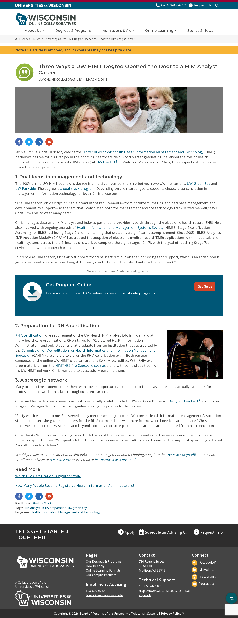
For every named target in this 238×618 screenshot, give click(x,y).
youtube (205, 584)
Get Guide (204, 286)
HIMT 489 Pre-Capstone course (80, 365)
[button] (200, 5)
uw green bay (77, 508)
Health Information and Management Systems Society (120, 227)
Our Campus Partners (101, 575)
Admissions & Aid (117, 31)
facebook (206, 563)
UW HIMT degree (179, 454)
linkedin (205, 570)
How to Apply (95, 566)
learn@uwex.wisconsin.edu (116, 459)
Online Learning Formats (103, 570)
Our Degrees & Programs (103, 561)
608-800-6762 (60, 459)
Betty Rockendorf (183, 401)
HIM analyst (32, 508)
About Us (33, 31)
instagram (206, 577)
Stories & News (200, 31)
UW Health (105, 162)
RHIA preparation (54, 508)
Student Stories (43, 503)
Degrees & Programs (73, 31)
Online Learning (159, 31)
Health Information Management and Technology (65, 512)
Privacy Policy (171, 613)
